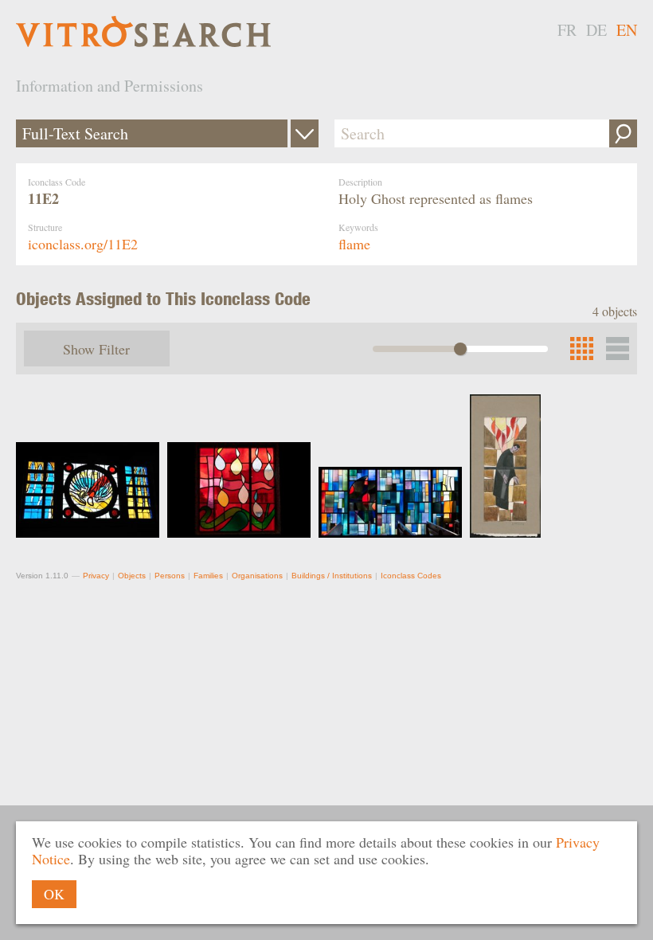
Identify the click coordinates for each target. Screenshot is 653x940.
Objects (132, 575)
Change (305, 133)
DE (596, 30)
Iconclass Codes (411, 575)
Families (208, 575)
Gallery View (617, 348)
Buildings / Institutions (331, 575)
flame (354, 243)
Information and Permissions (109, 85)
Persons (169, 575)
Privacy (96, 575)
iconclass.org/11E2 (83, 243)
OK (54, 893)
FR (567, 30)
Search (623, 133)
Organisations (257, 575)
